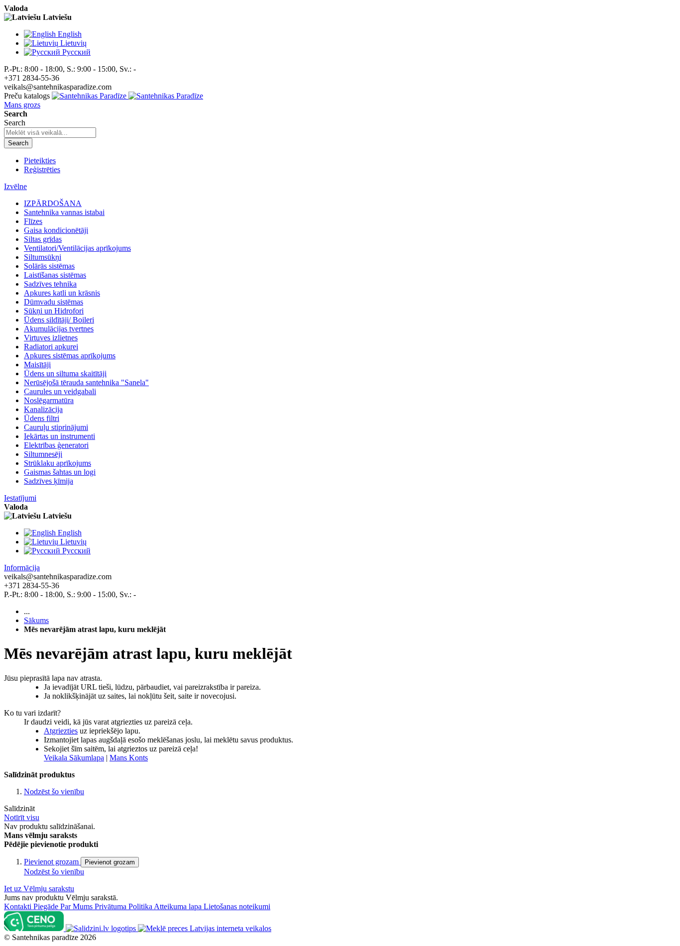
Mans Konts (129, 757)
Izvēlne (15, 186)
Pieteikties (40, 160)
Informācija (22, 567)
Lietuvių (73, 43)
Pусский (76, 52)
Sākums (36, 620)
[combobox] (50, 132)
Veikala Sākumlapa (74, 757)
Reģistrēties (42, 169)
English (70, 34)
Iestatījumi (20, 498)
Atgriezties (61, 731)
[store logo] (127, 96)
